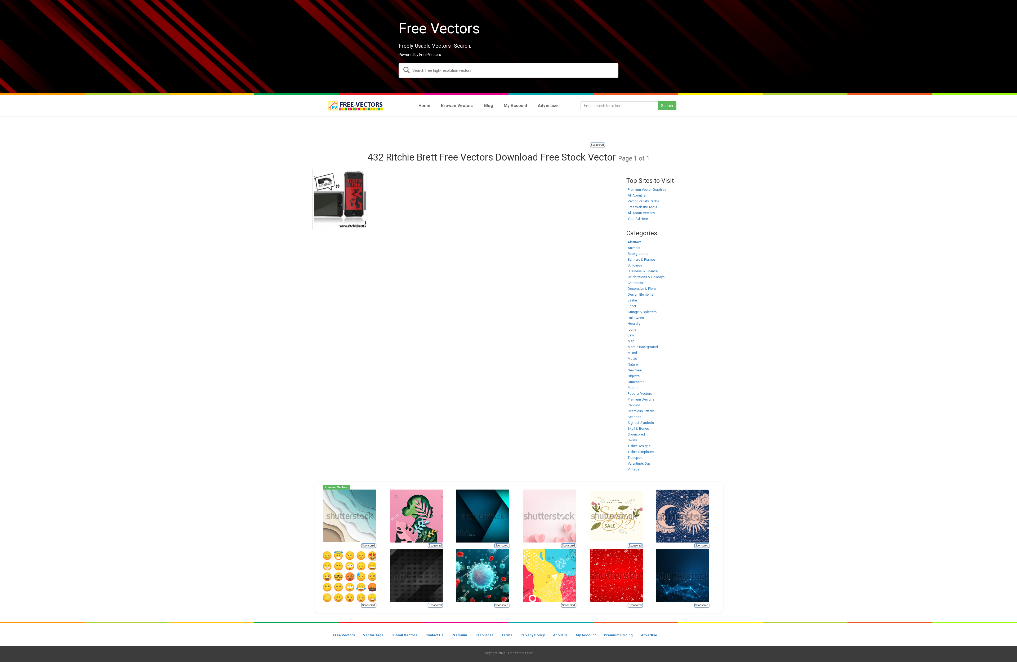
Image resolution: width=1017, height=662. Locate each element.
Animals (634, 248)
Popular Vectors (640, 394)
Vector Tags (373, 635)
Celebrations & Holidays (646, 277)
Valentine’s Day (639, 463)
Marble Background (643, 347)
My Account (586, 635)
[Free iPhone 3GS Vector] (319, 199)
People (633, 388)
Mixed (632, 353)
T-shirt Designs (639, 446)
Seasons (634, 417)
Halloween (636, 318)
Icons (632, 329)
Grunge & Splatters (642, 312)
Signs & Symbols (641, 423)
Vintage (633, 469)
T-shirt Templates (641, 452)
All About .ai (637, 195)
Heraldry (634, 324)
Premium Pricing (618, 635)
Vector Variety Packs (643, 201)
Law (631, 335)
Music (632, 359)
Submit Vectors (404, 635)
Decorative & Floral (642, 289)
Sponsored (597, 144)
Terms (507, 635)
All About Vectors (641, 213)
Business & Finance (643, 271)
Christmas (635, 283)
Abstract (634, 242)
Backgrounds (638, 254)
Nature (633, 364)
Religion (634, 405)
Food (632, 306)
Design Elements (640, 294)
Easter (632, 300)
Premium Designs (641, 399)
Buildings (635, 265)
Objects (634, 376)
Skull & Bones (638, 428)
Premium (459, 635)
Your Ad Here (638, 219)
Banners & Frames (641, 259)
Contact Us (434, 635)
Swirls (632, 440)
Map (631, 341)
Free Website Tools (642, 207)
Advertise (649, 635)
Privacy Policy (532, 635)
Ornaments (636, 382)
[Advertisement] (508, 130)
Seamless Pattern (641, 411)
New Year (635, 370)
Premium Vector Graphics (647, 190)
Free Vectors (344, 635)
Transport (635, 458)
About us (560, 635)
